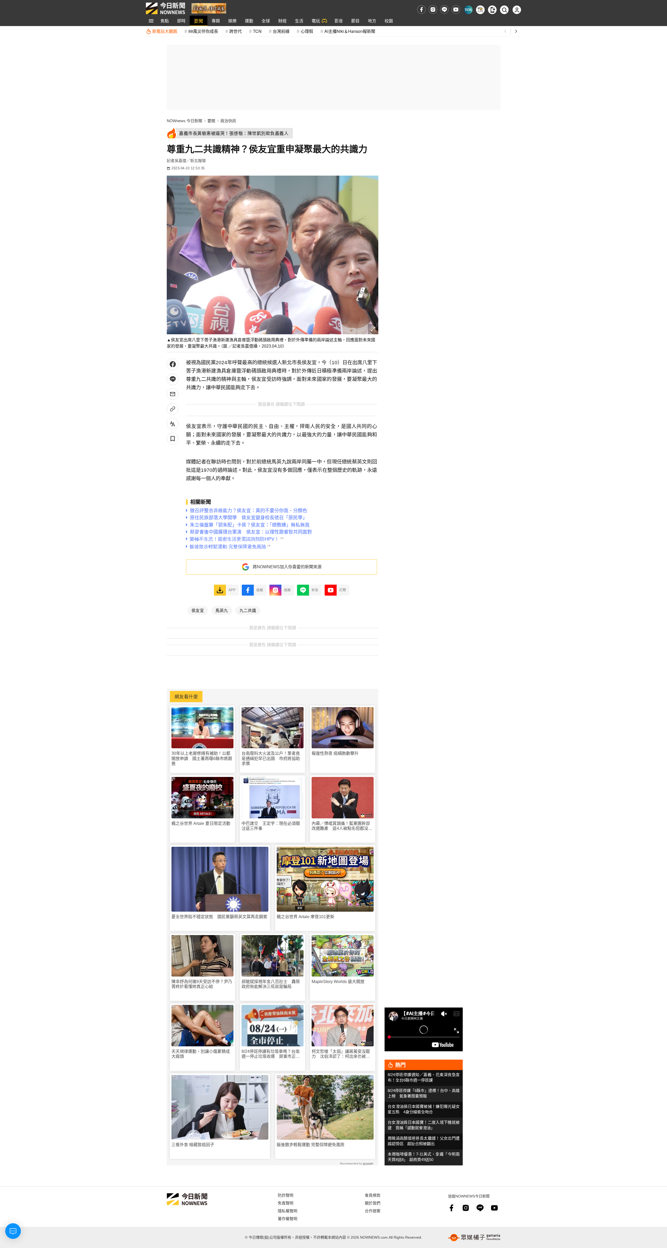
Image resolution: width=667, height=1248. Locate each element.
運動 (249, 21)
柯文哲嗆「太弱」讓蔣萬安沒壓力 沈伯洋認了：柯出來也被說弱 (341, 1054)
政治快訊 (228, 121)
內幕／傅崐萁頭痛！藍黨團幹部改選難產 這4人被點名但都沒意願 (342, 826)
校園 (389, 21)
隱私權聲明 (287, 1211)
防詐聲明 (285, 1195)
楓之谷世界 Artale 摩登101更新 (305, 917)
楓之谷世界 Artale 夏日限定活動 (200, 823)
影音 (339, 21)
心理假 (307, 31)
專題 (216, 21)
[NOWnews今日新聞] (165, 8)
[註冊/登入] (516, 9)
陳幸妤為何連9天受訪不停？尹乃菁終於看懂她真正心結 (201, 984)
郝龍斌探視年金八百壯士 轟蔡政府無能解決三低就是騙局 (271, 984)
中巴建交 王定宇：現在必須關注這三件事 (271, 826)
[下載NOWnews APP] (492, 9)
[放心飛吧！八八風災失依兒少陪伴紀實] (209, 8)
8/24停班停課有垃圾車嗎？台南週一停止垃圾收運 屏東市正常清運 (271, 1054)
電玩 (316, 21)
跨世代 (235, 31)
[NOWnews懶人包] (480, 9)
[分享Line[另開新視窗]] (172, 379)
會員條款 (372, 1195)
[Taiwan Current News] (468, 9)
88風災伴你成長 (203, 31)
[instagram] (433, 9)
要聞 (198, 20)
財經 (282, 21)
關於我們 (372, 1203)
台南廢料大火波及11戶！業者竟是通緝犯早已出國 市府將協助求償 (271, 758)
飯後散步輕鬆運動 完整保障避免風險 (310, 1144)
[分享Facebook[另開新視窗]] (172, 364)
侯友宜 (198, 610)
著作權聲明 (287, 1218)
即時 (181, 21)
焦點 (164, 21)
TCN (257, 31)
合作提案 (372, 1211)
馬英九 (221, 610)
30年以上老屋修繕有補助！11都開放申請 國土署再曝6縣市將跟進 (201, 758)
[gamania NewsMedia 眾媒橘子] (474, 1237)
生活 (299, 21)
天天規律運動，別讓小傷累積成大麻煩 (200, 1054)
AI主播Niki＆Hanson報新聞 (349, 31)
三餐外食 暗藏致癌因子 (192, 1144)
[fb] (421, 9)
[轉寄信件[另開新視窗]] (172, 394)
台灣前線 (281, 31)
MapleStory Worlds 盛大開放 (338, 981)
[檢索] (504, 9)
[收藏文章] (172, 438)
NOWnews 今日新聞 (184, 121)
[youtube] (456, 9)
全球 (266, 21)
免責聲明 (285, 1203)
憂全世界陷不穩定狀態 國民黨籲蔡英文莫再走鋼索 (219, 917)
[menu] (151, 21)
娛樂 (232, 21)
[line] (444, 9)
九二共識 (247, 610)
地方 (372, 21)
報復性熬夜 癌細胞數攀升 (335, 753)
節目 (355, 21)
